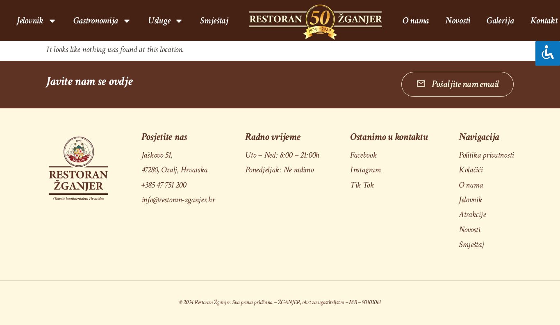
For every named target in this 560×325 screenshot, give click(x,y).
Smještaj (214, 20)
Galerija (500, 20)
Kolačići (471, 169)
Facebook (363, 154)
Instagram (365, 169)
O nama (416, 20)
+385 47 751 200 (163, 184)
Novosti (457, 20)
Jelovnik (470, 199)
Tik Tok (362, 184)
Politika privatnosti (486, 154)
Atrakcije (472, 214)
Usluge (159, 20)
